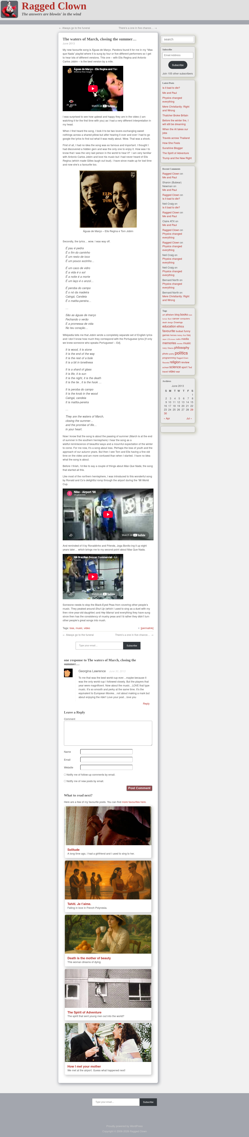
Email (67, 759)
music (187, 343)
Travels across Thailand (176, 138)
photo (165, 353)
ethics (180, 326)
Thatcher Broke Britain (175, 115)
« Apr (167, 418)
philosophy (181, 347)
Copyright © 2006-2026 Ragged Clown (124, 1131)
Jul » (189, 418)
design (170, 322)
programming (169, 357)
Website (68, 767)
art (163, 314)
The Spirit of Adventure (175, 153)
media (185, 339)
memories (169, 343)
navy (164, 347)
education (169, 326)
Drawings (178, 322)
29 (191, 409)
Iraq (188, 335)
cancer (175, 318)
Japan (164, 339)
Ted (190, 367)
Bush (170, 319)
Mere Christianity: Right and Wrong (175, 298)
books (184, 314)
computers (185, 318)
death (164, 322)
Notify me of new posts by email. (85, 781)
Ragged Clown (54, 6)
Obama (170, 348)
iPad (184, 335)
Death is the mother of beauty (89, 958)
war (178, 371)
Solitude (73, 849)
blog (177, 314)
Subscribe (178, 65)
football (179, 331)
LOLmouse (171, 339)
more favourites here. (134, 802)
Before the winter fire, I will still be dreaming (175, 122)
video (172, 371)
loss (72, 628)
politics (181, 353)
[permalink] (147, 628)
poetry (171, 353)
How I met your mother (84, 1066)
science (175, 366)
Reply (146, 703)
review (185, 362)
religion (175, 361)
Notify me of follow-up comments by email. (91, 774)
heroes (173, 335)
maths (178, 339)
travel (165, 371)
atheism (170, 314)
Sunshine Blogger (172, 148)
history (179, 335)
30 (165, 413)
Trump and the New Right (177, 158)
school (165, 367)
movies (179, 343)
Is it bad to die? (171, 87)
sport (184, 367)
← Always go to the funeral (74, 28)
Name (67, 751)
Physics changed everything (172, 99)
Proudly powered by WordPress (124, 1126)
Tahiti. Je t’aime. (79, 904)
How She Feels (171, 143)
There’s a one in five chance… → (138, 28)
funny (187, 331)
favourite (168, 330)
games (165, 335)
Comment (69, 719)
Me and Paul (169, 92)
